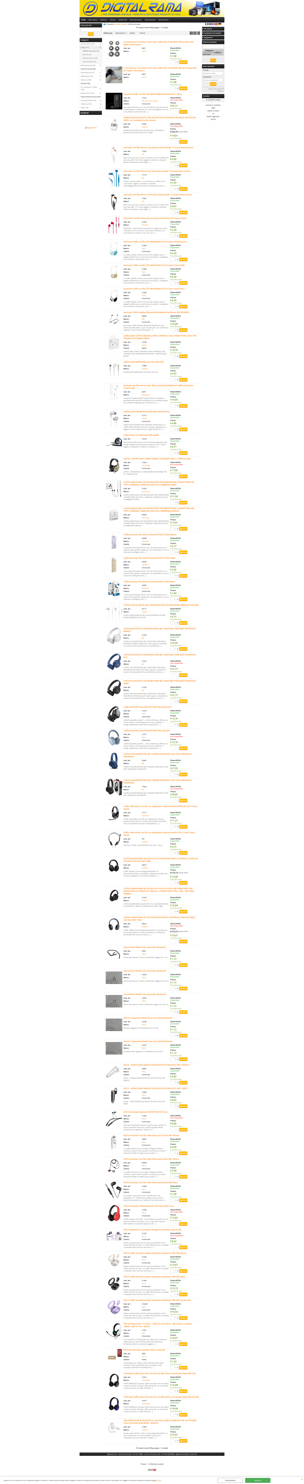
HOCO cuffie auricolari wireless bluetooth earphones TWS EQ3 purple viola (157, 1300)
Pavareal (145, 541)
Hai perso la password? (216, 89)
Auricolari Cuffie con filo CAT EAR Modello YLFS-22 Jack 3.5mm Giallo (154, 265)
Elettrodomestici (136, 20)
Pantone (145, 225)
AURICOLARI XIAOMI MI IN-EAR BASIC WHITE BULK (147, 411)
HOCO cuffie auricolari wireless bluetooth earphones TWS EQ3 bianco (155, 1253)
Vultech (145, 127)
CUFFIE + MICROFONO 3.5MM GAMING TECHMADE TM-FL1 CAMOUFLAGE (157, 458)
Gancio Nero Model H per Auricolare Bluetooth (145, 994)
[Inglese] (209, 24)
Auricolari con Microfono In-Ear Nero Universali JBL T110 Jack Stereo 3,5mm (158, 194)
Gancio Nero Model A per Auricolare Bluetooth (145, 947)
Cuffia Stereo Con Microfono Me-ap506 (141, 435)
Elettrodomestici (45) (88, 65)
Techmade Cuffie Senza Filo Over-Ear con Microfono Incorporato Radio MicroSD (160, 1373)
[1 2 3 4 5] (174, 1153)
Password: (207, 77)
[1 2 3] (174, 189)
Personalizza (230, 1480)
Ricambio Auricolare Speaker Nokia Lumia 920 (144, 1350)
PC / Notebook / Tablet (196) (89, 88)
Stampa (113, 20)
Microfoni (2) (87, 54)
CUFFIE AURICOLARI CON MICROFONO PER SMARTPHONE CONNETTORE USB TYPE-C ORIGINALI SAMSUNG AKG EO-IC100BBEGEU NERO (159, 483)
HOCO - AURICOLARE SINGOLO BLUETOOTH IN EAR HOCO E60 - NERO (155, 1088)
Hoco (144, 248)
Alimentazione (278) (88, 44)
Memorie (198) (86, 80)
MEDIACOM (122, 20)
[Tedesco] (219, 24)
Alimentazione (150, 20)
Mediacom (146, 395)
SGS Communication (150, 101)
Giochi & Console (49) (88, 69)
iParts (144, 51)
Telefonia (103, 20)
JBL (143, 154)
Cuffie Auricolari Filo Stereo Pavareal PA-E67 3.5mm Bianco (150, 534)
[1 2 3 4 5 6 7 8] (174, 236)
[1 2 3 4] (174, 552)
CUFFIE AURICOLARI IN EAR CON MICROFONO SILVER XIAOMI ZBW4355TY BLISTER (161, 605)
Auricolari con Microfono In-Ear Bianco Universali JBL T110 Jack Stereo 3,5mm (158, 147)
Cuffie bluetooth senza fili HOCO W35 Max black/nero (148, 707)
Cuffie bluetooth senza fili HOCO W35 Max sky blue (146, 730)
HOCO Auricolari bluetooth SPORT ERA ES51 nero (146, 1112)
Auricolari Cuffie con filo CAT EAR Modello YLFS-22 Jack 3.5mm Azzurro (155, 241)
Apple (144, 345)
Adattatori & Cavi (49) (90, 58)
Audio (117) (85, 47)
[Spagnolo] (216, 24)
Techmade (146, 465)
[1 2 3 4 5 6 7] (174, 166)
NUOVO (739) (85, 83)
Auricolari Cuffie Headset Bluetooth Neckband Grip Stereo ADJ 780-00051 (157, 312)
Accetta (258, 1480)
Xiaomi (144, 418)
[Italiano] (206, 24)
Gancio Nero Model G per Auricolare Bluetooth (145, 971)
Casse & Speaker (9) (89, 62)
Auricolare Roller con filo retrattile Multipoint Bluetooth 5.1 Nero (153, 94)
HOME (83, 20)
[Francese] (213, 24)
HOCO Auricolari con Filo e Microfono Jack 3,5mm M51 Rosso (151, 1159)
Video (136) (85, 108)
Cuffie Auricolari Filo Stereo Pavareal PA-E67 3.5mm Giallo (150, 558)
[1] (174, 260)
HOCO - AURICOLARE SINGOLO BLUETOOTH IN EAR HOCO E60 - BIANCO (156, 1065)
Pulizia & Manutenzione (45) (90, 97)
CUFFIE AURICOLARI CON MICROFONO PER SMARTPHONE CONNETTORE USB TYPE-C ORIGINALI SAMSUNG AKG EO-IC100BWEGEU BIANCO (159, 509)
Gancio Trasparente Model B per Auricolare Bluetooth (148, 1018)
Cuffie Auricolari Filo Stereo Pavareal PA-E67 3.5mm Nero (149, 581)
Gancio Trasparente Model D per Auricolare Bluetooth (148, 1041)
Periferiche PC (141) (87, 93)
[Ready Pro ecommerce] (152, 1470)
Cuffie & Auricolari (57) (91, 51)
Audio (211, 52)
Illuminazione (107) (87, 72)
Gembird (145, 815)
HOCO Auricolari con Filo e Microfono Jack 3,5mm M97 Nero (151, 1182)
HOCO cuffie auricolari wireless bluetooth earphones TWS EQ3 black (154, 1276)
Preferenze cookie (156, 1464)
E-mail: (206, 70)
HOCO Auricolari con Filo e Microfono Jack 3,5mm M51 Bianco (151, 1135)
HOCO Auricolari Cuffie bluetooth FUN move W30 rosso (149, 1206)
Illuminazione (163, 20)
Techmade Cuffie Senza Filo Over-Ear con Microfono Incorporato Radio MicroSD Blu (161, 1397)
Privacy (159, 1480)
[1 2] (174, 283)
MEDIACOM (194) (87, 76)
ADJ (143, 319)
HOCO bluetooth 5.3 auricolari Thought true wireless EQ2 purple (152, 1229)
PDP (143, 1333)
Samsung (145, 491)
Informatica (92, 20)
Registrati (221, 91)
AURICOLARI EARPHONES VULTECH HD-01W (144, 362)
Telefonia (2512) (86, 104)
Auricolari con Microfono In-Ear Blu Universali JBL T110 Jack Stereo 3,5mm (157, 171)
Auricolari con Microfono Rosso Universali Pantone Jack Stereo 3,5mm (155, 218)
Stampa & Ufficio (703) (88, 100)
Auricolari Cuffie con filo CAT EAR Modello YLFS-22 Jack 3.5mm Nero (154, 288)
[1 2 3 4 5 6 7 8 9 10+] (174, 62)
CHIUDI (302, 1479)
